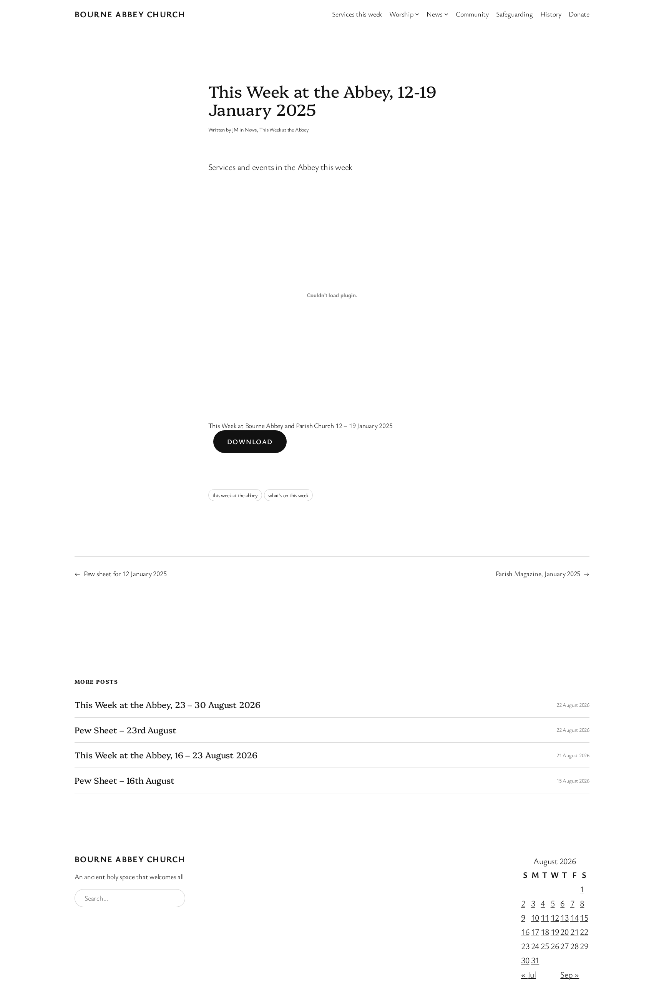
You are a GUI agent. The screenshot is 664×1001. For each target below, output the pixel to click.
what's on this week (288, 495)
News (251, 129)
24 (535, 945)
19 (555, 931)
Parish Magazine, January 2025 (538, 573)
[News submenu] (446, 14)
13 (564, 917)
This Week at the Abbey (284, 129)
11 (545, 917)
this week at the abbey (235, 495)
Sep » (569, 974)
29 (584, 945)
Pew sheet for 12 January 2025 (125, 573)
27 (564, 945)
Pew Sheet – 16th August (124, 780)
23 (525, 945)
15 (584, 917)
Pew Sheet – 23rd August (125, 730)
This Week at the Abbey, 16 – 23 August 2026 (166, 755)
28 (574, 945)
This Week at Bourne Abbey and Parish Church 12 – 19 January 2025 (300, 425)
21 (574, 931)
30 (525, 960)
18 (545, 931)
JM (235, 129)
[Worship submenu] (417, 14)
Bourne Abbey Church (130, 14)
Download (250, 441)
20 (564, 931)
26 (555, 945)
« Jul (528, 974)
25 (545, 945)
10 (535, 917)
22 (584, 931)
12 (555, 917)
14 (574, 917)
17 (535, 931)
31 (535, 960)
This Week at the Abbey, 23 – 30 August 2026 (168, 705)
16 (525, 931)
